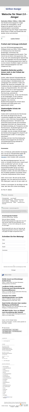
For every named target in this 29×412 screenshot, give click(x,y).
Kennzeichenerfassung (7, 202)
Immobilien (5, 379)
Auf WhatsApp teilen (16, 331)
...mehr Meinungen (6, 360)
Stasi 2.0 (21, 201)
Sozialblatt (16, 406)
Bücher (4, 372)
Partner (13, 402)
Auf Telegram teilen (7, 331)
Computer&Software (7, 373)
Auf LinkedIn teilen (7, 332)
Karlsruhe (4, 203)
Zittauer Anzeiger (12, 405)
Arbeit (4, 369)
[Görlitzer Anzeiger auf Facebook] (23, 404)
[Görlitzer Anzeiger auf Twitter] (27, 404)
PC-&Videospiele (6, 386)
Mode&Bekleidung (7, 385)
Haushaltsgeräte (6, 376)
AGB (19, 402)
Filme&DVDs (5, 375)
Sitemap (17, 403)
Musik (4, 383)
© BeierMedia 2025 (22, 403)
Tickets (4, 392)
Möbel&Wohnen (6, 382)
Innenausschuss (21, 202)
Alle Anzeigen (6, 366)
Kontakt (16, 402)
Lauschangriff (13, 198)
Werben (10, 402)
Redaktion (6, 402)
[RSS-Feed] (20, 404)
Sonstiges (5, 395)
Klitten (14, 202)
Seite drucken (6, 327)
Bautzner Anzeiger (19, 405)
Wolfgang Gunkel (14, 201)
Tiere (4, 393)
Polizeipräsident (5, 198)
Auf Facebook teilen (7, 329)
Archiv (14, 403)
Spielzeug (5, 389)
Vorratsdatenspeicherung (7, 199)
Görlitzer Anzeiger (5, 405)
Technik (4, 390)
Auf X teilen (15, 329)
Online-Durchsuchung (18, 199)
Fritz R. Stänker (5, 201)
